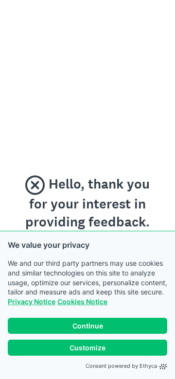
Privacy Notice (31, 301)
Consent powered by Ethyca (121, 365)
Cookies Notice (82, 301)
